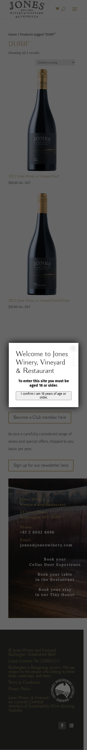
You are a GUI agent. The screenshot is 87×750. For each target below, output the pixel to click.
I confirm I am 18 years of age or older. (43, 395)
